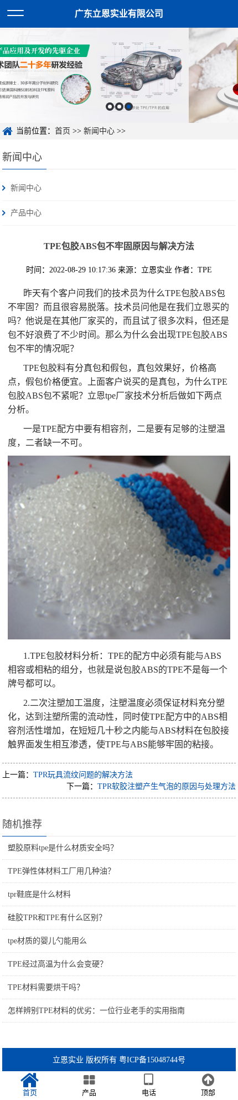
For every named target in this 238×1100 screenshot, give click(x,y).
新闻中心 (99, 131)
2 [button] (119, 107)
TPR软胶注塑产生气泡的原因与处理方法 (166, 786)
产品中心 (26, 213)
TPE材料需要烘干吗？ (46, 987)
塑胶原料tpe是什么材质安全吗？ (63, 848)
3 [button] (129, 107)
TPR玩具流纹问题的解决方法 (83, 775)
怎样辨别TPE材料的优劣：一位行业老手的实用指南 (96, 1010)
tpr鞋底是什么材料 (39, 894)
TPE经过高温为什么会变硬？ (57, 964)
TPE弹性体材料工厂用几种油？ (61, 871)
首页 (62, 131)
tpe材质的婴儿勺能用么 (47, 941)
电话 (149, 1092)
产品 (89, 1092)
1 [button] (110, 107)
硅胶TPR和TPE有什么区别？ (57, 917)
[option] (119, 75)
